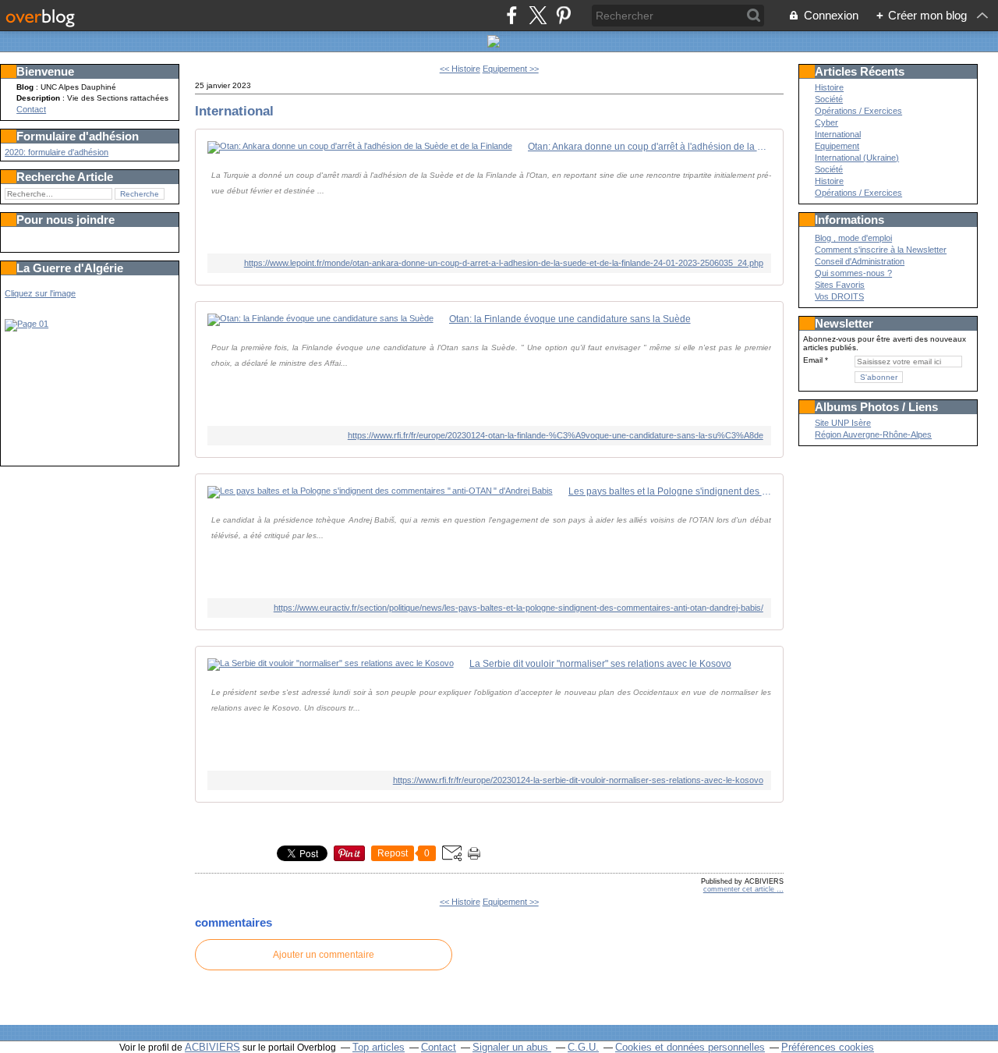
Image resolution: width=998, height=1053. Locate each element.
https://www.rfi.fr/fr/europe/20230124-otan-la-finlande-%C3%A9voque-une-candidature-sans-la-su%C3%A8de (555, 435)
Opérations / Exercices (858, 110)
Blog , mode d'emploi (853, 238)
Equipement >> (511, 68)
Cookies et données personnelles (690, 1047)
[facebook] (512, 15)
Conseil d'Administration (859, 261)
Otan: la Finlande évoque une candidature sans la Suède (570, 319)
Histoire (829, 87)
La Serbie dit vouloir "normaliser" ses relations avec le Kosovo (600, 663)
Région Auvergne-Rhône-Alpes (873, 434)
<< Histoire (460, 68)
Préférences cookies (827, 1047)
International (234, 111)
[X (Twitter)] (537, 15)
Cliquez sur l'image (40, 293)
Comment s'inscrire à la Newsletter (881, 249)
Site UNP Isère (843, 422)
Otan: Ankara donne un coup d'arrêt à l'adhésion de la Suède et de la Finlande (649, 146)
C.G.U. (583, 1047)
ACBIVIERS (212, 1047)
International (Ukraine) (857, 157)
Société (829, 99)
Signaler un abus (511, 1047)
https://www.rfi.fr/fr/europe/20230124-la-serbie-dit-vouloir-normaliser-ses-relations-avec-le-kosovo (578, 780)
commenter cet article (740, 889)
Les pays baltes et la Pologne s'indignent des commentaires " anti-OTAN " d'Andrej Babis (669, 491)
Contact (31, 109)
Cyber (826, 122)
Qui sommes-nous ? (853, 273)
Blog (25, 87)
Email (813, 360)
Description (39, 98)
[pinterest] (563, 15)
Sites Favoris (840, 284)
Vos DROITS (839, 296)
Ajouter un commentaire (323, 954)
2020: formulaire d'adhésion (56, 152)
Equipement (837, 146)
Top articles (378, 1047)
